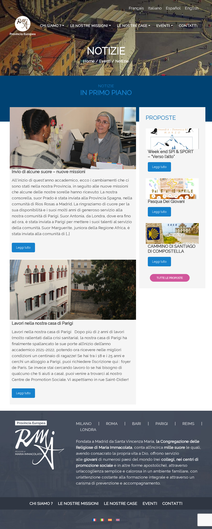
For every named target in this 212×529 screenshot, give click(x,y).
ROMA (112, 423)
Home (89, 61)
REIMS (188, 423)
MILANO (84, 423)
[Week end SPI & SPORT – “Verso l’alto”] (172, 138)
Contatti (188, 26)
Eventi (163, 26)
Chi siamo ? (50, 26)
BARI (136, 423)
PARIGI (161, 423)
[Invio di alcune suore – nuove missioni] (73, 138)
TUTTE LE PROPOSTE (170, 277)
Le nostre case (132, 26)
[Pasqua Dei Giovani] (172, 188)
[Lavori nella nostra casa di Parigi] (73, 290)
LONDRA (88, 429)
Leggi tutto (23, 247)
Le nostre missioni (89, 26)
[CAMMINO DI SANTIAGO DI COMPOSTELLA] (172, 233)
